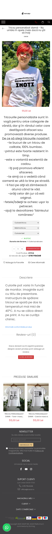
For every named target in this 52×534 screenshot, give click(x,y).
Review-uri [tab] (26, 335)
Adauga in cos (33, 248)
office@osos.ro (27, 489)
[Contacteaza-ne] (36, 22)
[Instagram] (31, 469)
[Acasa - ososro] (26, 13)
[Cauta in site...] (49, 22)
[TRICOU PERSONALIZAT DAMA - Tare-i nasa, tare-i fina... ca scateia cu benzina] (14, 397)
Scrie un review (26, 357)
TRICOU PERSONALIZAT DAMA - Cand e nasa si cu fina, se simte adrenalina (38, 415)
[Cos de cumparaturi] (43, 22)
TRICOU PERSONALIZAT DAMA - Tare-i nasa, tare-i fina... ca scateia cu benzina (14, 415)
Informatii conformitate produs (18, 327)
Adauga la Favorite (14, 262)
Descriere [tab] (26, 277)
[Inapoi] (2, 28)
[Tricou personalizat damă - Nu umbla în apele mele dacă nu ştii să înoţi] (26, 74)
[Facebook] (21, 469)
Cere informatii (37, 262)
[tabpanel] (26, 74)
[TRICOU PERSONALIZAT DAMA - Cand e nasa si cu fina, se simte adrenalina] (38, 397)
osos (26, 36)
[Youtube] (26, 469)
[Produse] (3, 23)
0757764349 (27, 486)
